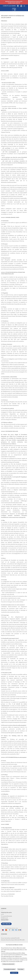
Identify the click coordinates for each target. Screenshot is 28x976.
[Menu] (24, 5)
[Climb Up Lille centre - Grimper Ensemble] (14, 9)
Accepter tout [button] (14, 972)
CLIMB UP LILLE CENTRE (9, 5)
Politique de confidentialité (8, 964)
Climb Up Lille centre (6, 912)
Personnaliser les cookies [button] (9, 969)
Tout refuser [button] (20, 969)
